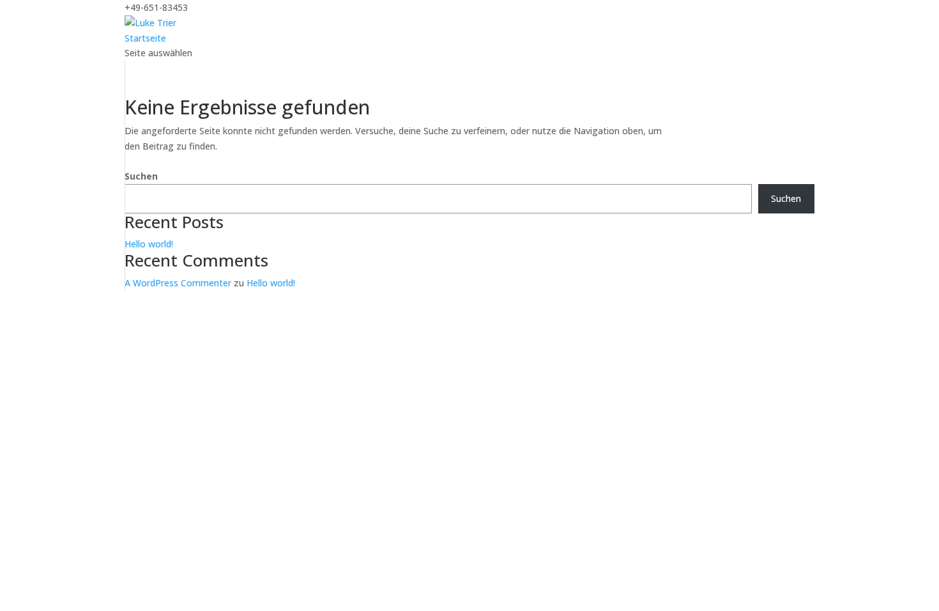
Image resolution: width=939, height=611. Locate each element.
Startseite (145, 38)
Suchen (141, 176)
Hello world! (149, 244)
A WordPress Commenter (178, 283)
